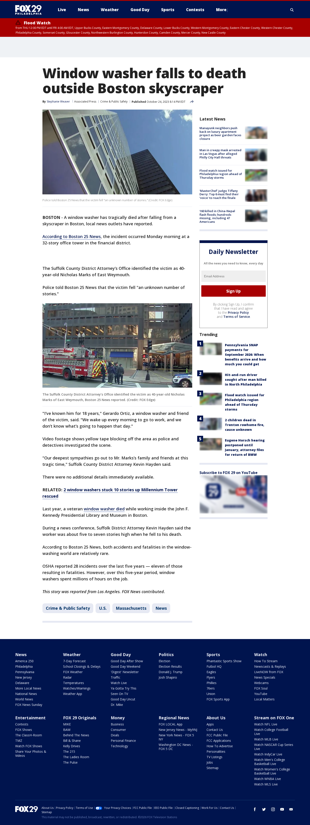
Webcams (261, 683)
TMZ (18, 740)
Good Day (121, 654)
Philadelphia (24, 666)
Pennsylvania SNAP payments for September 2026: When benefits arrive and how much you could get (245, 354)
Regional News (174, 717)
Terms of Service (236, 316)
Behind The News (76, 735)
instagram (273, 809)
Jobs (210, 762)
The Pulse (70, 762)
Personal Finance (123, 740)
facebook (254, 809)
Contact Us (215, 729)
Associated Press (85, 101)
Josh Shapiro (168, 677)
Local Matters (264, 699)
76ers (211, 688)
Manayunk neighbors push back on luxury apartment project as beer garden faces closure (220, 133)
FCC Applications (219, 740)
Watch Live (119, 683)
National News (26, 694)
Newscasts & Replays (270, 666)
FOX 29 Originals (79, 717)
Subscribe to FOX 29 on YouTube (228, 472)
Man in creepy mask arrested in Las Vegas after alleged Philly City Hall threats (220, 153)
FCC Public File (217, 735)
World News (24, 699)
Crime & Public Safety (114, 101)
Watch (260, 654)
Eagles (211, 672)
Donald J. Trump (170, 672)
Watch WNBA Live (267, 779)
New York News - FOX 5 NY (176, 737)
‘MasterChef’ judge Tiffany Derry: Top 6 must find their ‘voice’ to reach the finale (219, 194)
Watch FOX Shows (28, 746)
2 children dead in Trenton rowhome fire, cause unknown (244, 425)
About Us (216, 717)
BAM (66, 729)
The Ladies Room (76, 757)
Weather (72, 654)
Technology (119, 746)
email (291, 809)
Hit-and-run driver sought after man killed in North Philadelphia (245, 379)
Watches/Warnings (77, 688)
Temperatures (73, 683)
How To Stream (266, 661)
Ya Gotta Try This (123, 688)
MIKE (67, 724)
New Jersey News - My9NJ (178, 729)
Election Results (170, 666)
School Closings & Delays (82, 666)
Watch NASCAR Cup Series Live (273, 746)
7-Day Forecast (74, 661)
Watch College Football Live (271, 731)
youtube (282, 809)
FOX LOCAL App (170, 724)
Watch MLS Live (266, 784)
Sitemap (213, 768)
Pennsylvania (24, 672)
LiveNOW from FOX (268, 672)
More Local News (28, 688)
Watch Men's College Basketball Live (269, 761)
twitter (264, 809)
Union (211, 694)
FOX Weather (73, 672)
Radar (67, 677)
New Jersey (23, 677)
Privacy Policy (238, 312)
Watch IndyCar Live (268, 754)
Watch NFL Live (265, 724)
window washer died (104, 509)
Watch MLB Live (266, 739)
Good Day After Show (127, 661)
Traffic (115, 677)
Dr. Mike (117, 704)
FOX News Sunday (28, 704)
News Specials (264, 677)
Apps (210, 724)
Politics (166, 654)
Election (164, 661)
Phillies (212, 683)
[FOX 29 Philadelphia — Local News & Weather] (30, 9)
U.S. (103, 608)
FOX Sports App (218, 699)
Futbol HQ (214, 666)
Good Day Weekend (125, 666)
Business (117, 724)
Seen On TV (119, 694)
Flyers (211, 677)
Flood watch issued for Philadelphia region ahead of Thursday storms (220, 174)
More (221, 9)
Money (118, 717)
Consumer (118, 729)
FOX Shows (23, 729)
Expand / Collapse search (292, 9)
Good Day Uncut (123, 699)
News (161, 608)
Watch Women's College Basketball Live (272, 771)
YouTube (260, 694)
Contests (21, 724)
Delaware (22, 683)
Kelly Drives (71, 746)
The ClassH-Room (28, 735)
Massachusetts (131, 608)
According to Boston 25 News (71, 236)
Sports (213, 654)
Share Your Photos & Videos (30, 753)
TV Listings (214, 757)
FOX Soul (261, 688)
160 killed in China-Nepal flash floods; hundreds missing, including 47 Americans (217, 216)
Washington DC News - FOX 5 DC (176, 746)
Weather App (72, 694)
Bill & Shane (72, 740)
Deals (115, 735)
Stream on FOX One (274, 717)
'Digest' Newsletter (125, 672)
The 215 (69, 751)
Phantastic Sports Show (224, 661)
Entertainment (30, 717)
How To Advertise (220, 746)
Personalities (216, 751)
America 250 (24, 661)
